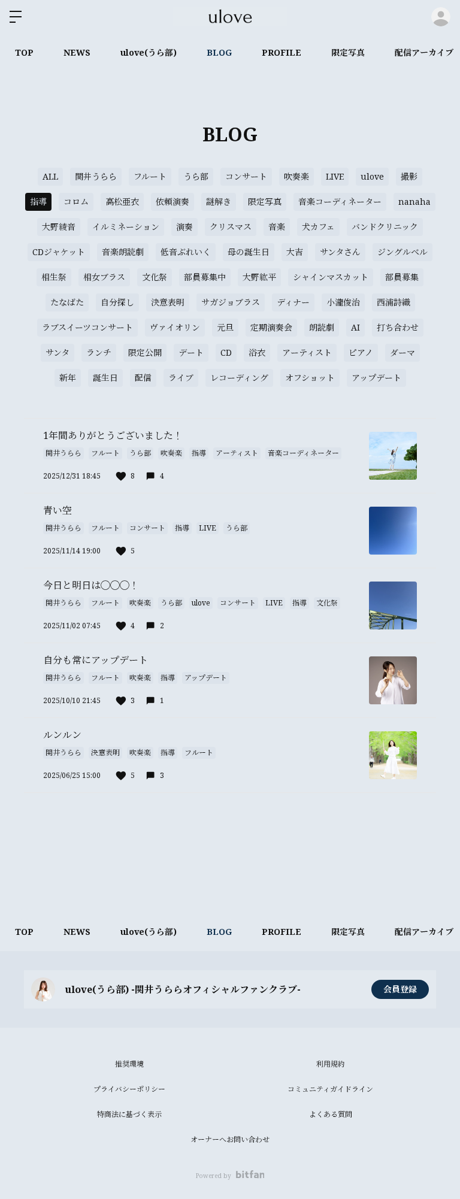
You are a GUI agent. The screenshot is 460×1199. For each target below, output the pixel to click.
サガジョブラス (230, 302)
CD (226, 352)
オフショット (310, 377)
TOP (24, 52)
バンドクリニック (385, 226)
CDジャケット (58, 252)
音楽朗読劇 (123, 252)
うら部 (195, 176)
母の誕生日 (249, 252)
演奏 (184, 226)
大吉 (294, 252)
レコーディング (239, 377)
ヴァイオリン (175, 327)
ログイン (440, 16)
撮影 (409, 176)
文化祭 (154, 277)
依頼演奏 (172, 201)
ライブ (180, 377)
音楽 (276, 226)
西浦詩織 (393, 302)
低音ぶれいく (186, 252)
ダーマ (402, 352)
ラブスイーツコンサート (87, 327)
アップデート (376, 377)
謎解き (218, 201)
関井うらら (96, 176)
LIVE (335, 176)
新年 (67, 377)
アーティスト (307, 352)
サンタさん (340, 252)
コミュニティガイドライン (330, 1089)
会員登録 (400, 989)
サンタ (57, 352)
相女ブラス (104, 277)
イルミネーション (125, 226)
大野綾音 (58, 226)
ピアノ (361, 352)
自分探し (117, 302)
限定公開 (145, 352)
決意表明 (167, 302)
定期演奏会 (271, 327)
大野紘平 (259, 277)
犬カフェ (318, 226)
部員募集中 (205, 277)
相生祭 (53, 277)
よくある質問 (330, 1114)
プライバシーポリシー (129, 1089)
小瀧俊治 (343, 302)
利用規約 (330, 1064)
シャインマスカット (330, 277)
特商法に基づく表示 (129, 1114)
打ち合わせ (398, 327)
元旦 (225, 327)
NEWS (76, 52)
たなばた (67, 302)
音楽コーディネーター (340, 201)
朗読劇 (321, 327)
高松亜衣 (122, 201)
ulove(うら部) (148, 52)
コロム (76, 201)
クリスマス (231, 226)
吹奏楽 (296, 176)
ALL (50, 176)
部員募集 (402, 277)
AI (355, 327)
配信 (143, 377)
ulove (372, 176)
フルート (150, 176)
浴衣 (257, 352)
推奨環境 (129, 1064)
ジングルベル (402, 252)
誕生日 (105, 377)
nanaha (414, 201)
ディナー (293, 302)
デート (191, 352)
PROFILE (281, 52)
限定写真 (348, 52)
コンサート (246, 176)
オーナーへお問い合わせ (230, 1139)
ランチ (98, 352)
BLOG (219, 52)
